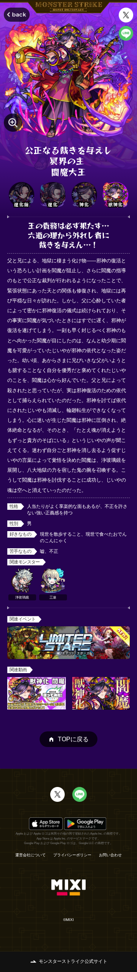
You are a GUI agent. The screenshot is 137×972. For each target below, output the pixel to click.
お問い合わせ (110, 855)
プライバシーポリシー (72, 855)
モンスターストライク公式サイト (73, 961)
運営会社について (30, 855)
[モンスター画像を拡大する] (13, 122)
